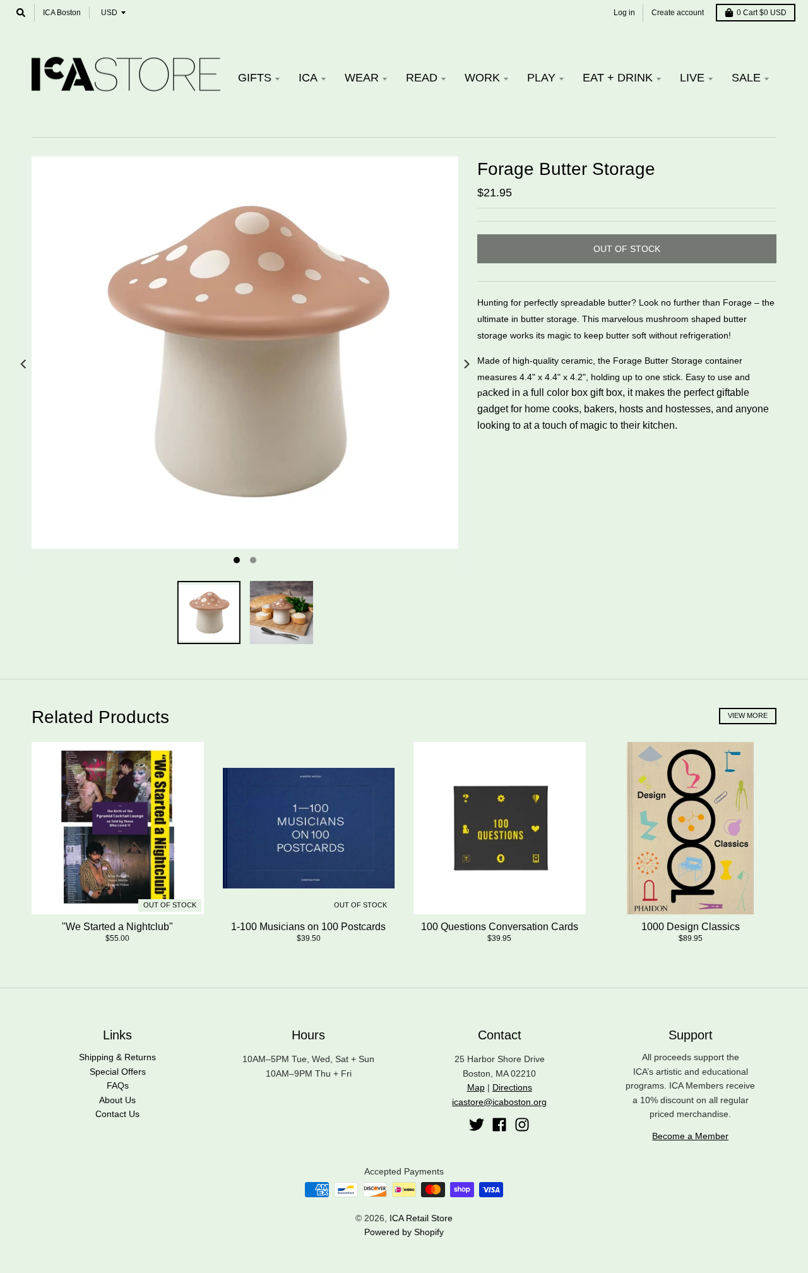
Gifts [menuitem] (254, 77)
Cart (762, 12)
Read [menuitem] (421, 77)
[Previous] (24, 364)
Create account (677, 12)
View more (748, 715)
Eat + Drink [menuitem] (618, 77)
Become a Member (690, 1136)
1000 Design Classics (690, 926)
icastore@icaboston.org (499, 1102)
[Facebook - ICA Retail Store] (499, 1124)
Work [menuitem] (482, 77)
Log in (624, 12)
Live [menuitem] (692, 77)
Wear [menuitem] (362, 77)
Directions (512, 1087)
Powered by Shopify (404, 1232)
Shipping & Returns (117, 1057)
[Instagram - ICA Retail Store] (522, 1124)
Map (476, 1087)
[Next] (465, 364)
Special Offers (118, 1072)
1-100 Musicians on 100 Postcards (308, 926)
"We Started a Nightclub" (117, 926)
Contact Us (117, 1114)
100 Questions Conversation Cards (499, 926)
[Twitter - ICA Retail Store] (476, 1124)
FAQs (118, 1085)
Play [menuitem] (541, 77)
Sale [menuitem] (746, 77)
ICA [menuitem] (308, 77)
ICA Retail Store (421, 1218)
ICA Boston (62, 12)
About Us (117, 1100)
